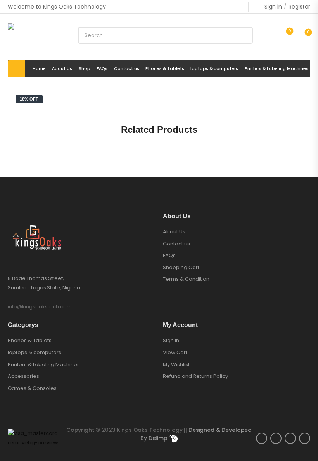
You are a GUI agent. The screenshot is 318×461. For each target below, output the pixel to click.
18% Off (29, 99)
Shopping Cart (181, 267)
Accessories (23, 376)
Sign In (171, 340)
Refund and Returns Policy (195, 376)
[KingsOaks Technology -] (37, 35)
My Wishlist (176, 364)
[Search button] (244, 35)
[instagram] (290, 438)
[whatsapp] (304, 438)
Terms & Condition (186, 279)
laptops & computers (214, 68)
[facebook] (261, 438)
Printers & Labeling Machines (276, 68)
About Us (62, 68)
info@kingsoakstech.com (40, 306)
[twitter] (276, 438)
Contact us (126, 68)
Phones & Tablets (164, 68)
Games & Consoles (32, 388)
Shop (84, 68)
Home (39, 68)
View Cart (175, 352)
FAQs (102, 68)
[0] (301, 35)
